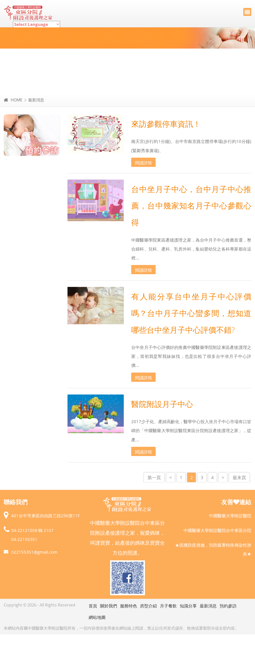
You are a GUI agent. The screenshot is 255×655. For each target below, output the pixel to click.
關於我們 (108, 606)
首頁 (93, 606)
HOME (16, 100)
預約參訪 (228, 606)
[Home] (29, 13)
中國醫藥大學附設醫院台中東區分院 (217, 530)
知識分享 (188, 606)
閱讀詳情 (143, 163)
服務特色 (128, 606)
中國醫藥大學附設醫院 (230, 516)
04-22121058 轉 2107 (32, 530)
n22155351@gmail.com (34, 552)
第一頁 (154, 477)
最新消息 (36, 100)
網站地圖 (97, 617)
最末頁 (239, 477)
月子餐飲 (168, 606)
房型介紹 (148, 606)
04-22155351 (24, 539)
